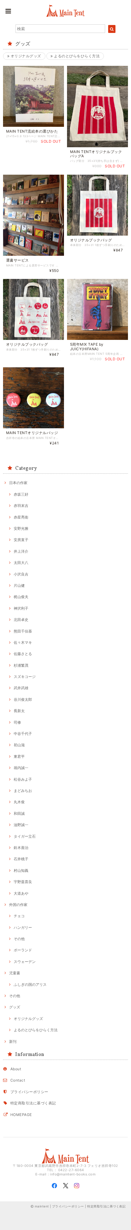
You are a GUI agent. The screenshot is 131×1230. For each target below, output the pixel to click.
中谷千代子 (23, 733)
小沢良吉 (21, 574)
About (15, 1069)
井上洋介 (21, 551)
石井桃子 (21, 859)
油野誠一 (21, 824)
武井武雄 (21, 688)
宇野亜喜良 (23, 881)
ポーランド (23, 950)
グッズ (14, 1007)
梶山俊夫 (21, 596)
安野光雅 (21, 528)
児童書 (14, 973)
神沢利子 (21, 608)
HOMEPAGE (21, 1114)
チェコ (19, 916)
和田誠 (19, 813)
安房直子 (21, 539)
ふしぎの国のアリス (30, 984)
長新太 (19, 710)
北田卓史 (21, 619)
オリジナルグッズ (25, 56)
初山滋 (19, 745)
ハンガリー (23, 927)
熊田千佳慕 (23, 631)
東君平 (19, 756)
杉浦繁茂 (21, 665)
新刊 (12, 1041)
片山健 (19, 585)
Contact (17, 1080)
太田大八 (21, 562)
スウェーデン (25, 961)
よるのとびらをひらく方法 (76, 56)
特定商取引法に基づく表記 (33, 1103)
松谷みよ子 (23, 779)
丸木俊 (19, 802)
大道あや (21, 893)
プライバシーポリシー (29, 1091)
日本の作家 (18, 482)
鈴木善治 (21, 847)
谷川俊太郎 (23, 699)
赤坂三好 (21, 494)
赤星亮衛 (21, 517)
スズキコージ (25, 676)
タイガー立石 (25, 836)
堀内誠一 (21, 767)
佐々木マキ (23, 642)
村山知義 (21, 870)
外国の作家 (18, 904)
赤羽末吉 (21, 505)
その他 (19, 938)
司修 (17, 722)
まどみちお (23, 790)
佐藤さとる (23, 653)
